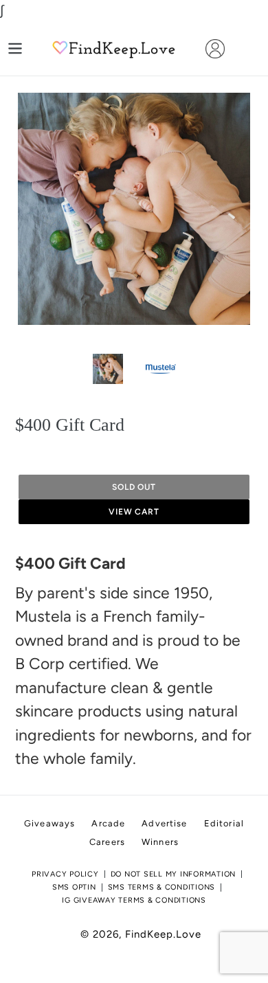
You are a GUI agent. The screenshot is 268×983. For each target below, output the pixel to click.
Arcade (108, 823)
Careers (107, 842)
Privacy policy (65, 874)
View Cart (134, 512)
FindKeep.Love (163, 934)
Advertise (164, 823)
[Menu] (15, 48)
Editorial (224, 823)
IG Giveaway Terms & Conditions (134, 900)
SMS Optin (74, 887)
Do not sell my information (173, 874)
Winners (160, 842)
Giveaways (49, 823)
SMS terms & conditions (162, 887)
